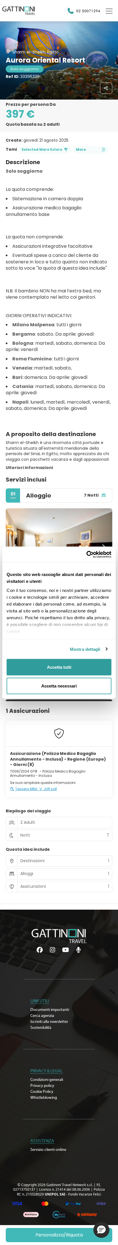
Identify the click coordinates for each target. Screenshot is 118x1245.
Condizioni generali (46, 1079)
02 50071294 (88, 11)
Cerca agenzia (42, 1015)
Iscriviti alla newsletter (49, 1021)
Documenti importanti (49, 1009)
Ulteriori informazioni (29, 467)
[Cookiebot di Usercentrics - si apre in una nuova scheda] (86, 554)
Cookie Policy (41, 1091)
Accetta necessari (59, 685)
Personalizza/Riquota (59, 1235)
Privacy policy (42, 1085)
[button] (101, 1230)
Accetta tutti (59, 667)
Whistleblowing (43, 1097)
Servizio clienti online (48, 1149)
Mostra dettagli (85, 649)
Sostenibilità (40, 1027)
